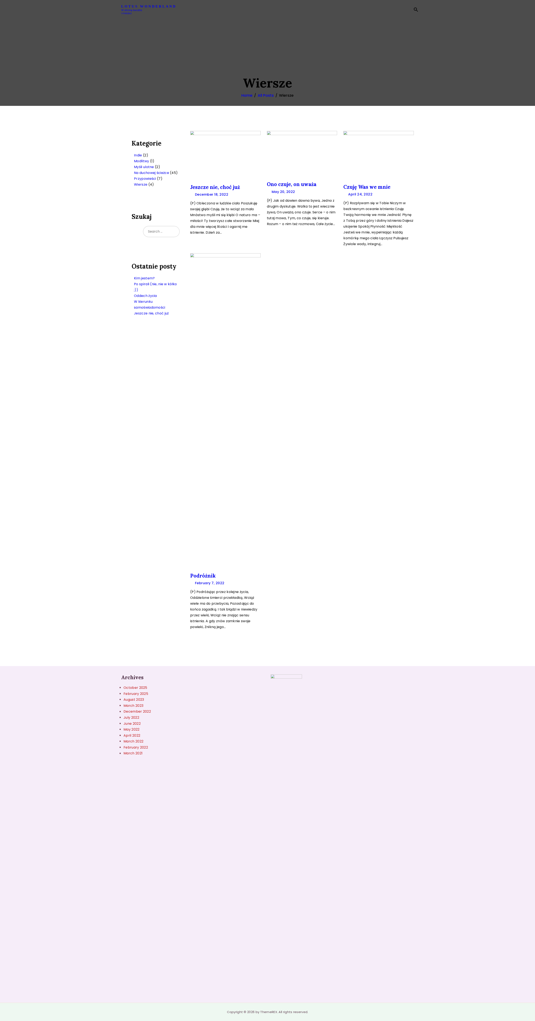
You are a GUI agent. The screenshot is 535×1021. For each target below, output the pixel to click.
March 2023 (133, 705)
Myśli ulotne (144, 167)
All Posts (266, 95)
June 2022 (132, 723)
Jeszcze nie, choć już (215, 187)
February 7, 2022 (209, 583)
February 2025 (136, 693)
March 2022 (133, 741)
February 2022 (136, 747)
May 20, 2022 (283, 191)
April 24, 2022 (360, 194)
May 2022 (131, 729)
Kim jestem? (144, 278)
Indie (138, 155)
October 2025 (135, 687)
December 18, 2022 (211, 194)
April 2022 (132, 735)
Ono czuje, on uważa (291, 184)
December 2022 (137, 711)
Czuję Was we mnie (366, 187)
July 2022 (131, 717)
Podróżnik (203, 576)
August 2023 (134, 699)
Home (246, 95)
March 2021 (133, 753)
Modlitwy (141, 161)
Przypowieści (145, 178)
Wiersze (140, 184)
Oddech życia (145, 295)
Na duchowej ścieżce (151, 172)
